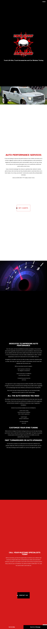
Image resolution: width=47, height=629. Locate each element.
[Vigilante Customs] (23, 45)
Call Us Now (12, 627)
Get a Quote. (23, 209)
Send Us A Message (35, 627)
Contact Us (23, 597)
